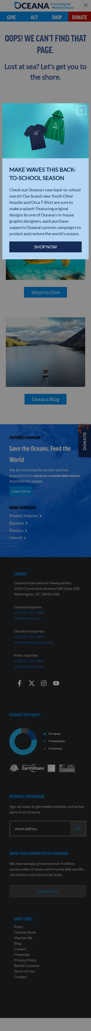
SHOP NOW (45, 246)
